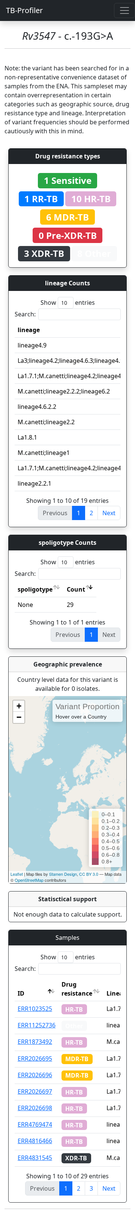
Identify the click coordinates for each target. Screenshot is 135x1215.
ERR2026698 (35, 1108)
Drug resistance (77, 988)
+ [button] (18, 706)
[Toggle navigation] (124, 10)
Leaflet (16, 874)
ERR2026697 (35, 1091)
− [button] (18, 717)
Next (109, 513)
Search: (25, 314)
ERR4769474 (35, 1124)
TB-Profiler (24, 10)
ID (21, 993)
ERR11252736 (37, 1025)
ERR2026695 (35, 1058)
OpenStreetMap (29, 880)
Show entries (67, 302)
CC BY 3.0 (88, 874)
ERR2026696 (35, 1075)
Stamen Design (63, 874)
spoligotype (35, 589)
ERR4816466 (35, 1141)
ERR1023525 (35, 1009)
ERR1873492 (35, 1042)
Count (76, 589)
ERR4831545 (35, 1158)
